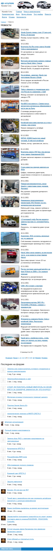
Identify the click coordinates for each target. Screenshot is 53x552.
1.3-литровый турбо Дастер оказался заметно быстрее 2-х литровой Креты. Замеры (35, 222)
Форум (4, 17)
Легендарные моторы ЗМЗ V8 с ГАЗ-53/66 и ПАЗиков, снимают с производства (33, 305)
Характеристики (8, 14)
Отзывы (12, 17)
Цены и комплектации (32, 11)
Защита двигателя (14, 482)
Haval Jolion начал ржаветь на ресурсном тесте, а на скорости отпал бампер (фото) (36, 255)
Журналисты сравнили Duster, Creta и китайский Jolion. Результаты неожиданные (35, 321)
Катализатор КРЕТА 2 (16, 448)
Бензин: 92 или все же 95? (18, 490)
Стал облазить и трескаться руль (20, 539)
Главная (19, 11)
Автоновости (21, 17)
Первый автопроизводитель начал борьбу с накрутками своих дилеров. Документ (34, 186)
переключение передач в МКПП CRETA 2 (24, 414)
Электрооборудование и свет (19, 379)
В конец (44, 358)
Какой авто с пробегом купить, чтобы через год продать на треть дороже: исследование (35, 340)
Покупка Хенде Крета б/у (17, 405)
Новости (48, 14)
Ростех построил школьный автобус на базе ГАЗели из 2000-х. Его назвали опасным (35, 271)
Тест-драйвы (38, 14)
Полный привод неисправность (17, 430)
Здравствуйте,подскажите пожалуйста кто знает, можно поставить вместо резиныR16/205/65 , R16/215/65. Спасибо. (29, 518)
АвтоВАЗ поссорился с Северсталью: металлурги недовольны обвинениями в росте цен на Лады (36, 106)
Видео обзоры (26, 14)
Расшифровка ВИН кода (17, 457)
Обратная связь (7, 549)
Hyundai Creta (6, 6)
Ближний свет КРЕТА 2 (16, 473)
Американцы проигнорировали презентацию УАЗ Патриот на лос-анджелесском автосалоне (33, 203)
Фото (18, 14)
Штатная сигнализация (14, 422)
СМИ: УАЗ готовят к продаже (32, 286)
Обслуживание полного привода (20, 465)
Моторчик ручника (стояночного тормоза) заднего (27, 397)
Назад (15, 358)
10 (34, 358)
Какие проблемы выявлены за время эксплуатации (28, 508)
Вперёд (38, 358)
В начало (9, 358)
